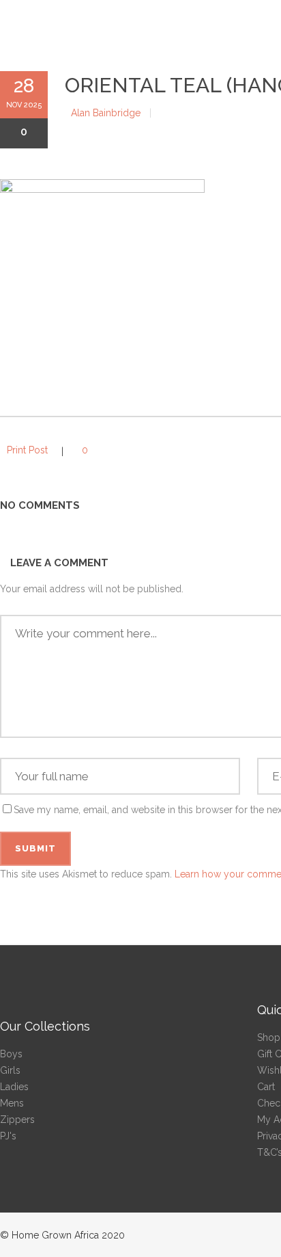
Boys (11, 1053)
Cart (266, 1086)
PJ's (8, 1135)
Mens (12, 1103)
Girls (10, 1070)
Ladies (14, 1086)
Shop (268, 1037)
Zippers (17, 1119)
